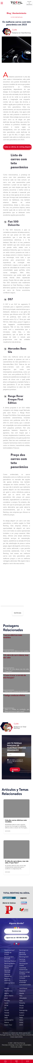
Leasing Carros (9, 983)
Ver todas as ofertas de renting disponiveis (17, 147)
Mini (20, 996)
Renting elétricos (7, 979)
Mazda (21, 993)
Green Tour (8, 1025)
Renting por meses (23, 964)
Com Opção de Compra (24, 977)
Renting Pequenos (8, 975)
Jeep (6, 1017)
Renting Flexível (10, 961)
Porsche (22, 1003)
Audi (6, 998)
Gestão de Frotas (7, 953)
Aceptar (15, 769)
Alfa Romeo (8, 991)
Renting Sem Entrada (9, 958)
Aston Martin (8, 996)
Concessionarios (25, 985)
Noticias (17, 613)
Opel (21, 1000)
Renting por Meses (8, 967)
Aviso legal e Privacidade (22, 1045)
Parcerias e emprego (23, 981)
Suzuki (21, 1015)
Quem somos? (9, 950)
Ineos (21, 1022)
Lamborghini (8, 1020)
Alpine (6, 993)
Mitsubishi (23, 998)
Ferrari (6, 1010)
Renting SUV (23, 957)
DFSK (6, 1005)
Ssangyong (23, 1010)
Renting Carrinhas (22, 953)
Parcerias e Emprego (8, 1045)
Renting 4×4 (23, 950)
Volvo (21, 1020)
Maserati (22, 991)
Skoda (21, 1005)
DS (5, 1008)
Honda (6, 1013)
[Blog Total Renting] (19, 944)
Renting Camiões (22, 960)
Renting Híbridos (7, 971)
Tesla (21, 1017)
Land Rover (23, 988)
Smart (21, 1008)
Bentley (7, 1000)
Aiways (6, 988)
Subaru (21, 1013)
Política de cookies (16, 1047)
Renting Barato (9, 963)
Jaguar (6, 1015)
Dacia (6, 1003)
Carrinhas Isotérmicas (23, 968)
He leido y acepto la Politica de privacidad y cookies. (15, 761)
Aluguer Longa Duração (24, 973)
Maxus (6, 1022)
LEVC (21, 1025)
